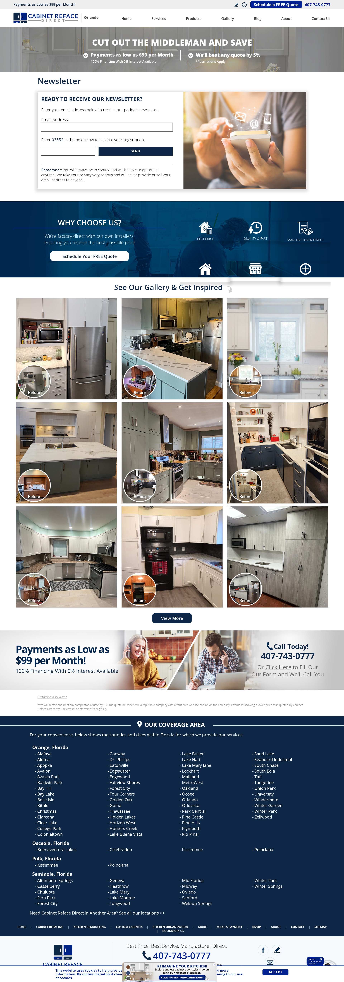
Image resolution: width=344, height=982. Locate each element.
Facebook (263, 950)
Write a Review (236, 5)
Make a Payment (229, 927)
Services (159, 18)
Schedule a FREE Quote (276, 4)
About (286, 18)
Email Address (54, 120)
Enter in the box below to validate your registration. (93, 139)
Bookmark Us (173, 931)
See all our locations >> (142, 913)
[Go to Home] (45, 22)
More (202, 927)
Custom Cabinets (129, 927)
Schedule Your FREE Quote (90, 256)
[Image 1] (66, 348)
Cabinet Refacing (49, 927)
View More (172, 618)
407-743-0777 (318, 4)
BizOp (256, 927)
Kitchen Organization (170, 927)
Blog (257, 18)
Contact (297, 927)
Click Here (278, 667)
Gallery (227, 18)
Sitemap (320, 927)
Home (126, 18)
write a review (277, 950)
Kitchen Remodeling (89, 927)
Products (193, 18)
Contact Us (321, 18)
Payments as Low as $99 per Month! (44, 4)
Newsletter (270, 962)
